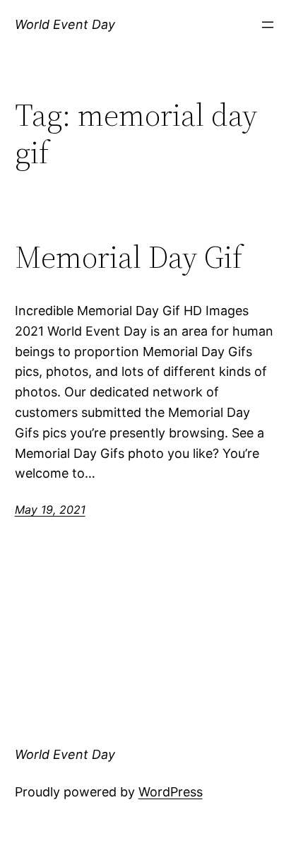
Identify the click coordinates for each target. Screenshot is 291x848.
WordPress (170, 791)
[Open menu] (267, 24)
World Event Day (65, 24)
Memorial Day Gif (128, 258)
